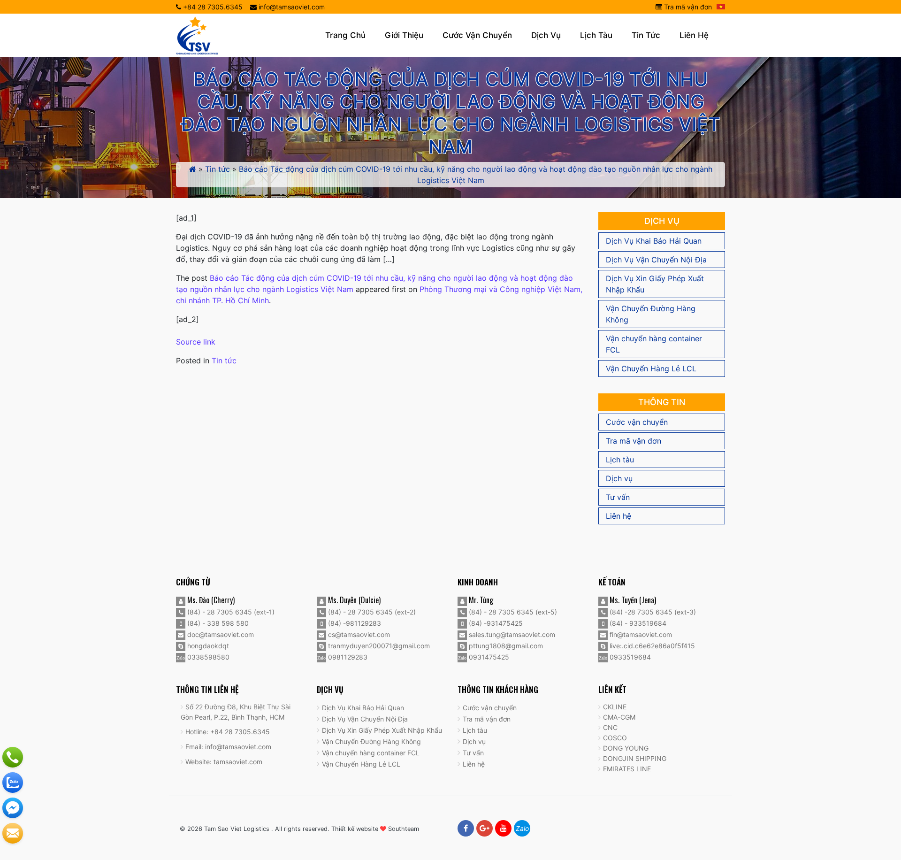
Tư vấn (618, 497)
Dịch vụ (546, 35)
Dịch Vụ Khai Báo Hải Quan (654, 241)
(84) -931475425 (495, 623)
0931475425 (488, 657)
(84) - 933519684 (637, 623)
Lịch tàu (596, 35)
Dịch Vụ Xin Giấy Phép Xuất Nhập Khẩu (655, 284)
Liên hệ (694, 35)
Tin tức (646, 35)
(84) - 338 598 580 (217, 623)
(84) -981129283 (353, 623)
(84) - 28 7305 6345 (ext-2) (371, 612)
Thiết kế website (354, 828)
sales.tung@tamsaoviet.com (511, 634)
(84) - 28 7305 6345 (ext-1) (230, 612)
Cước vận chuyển (477, 35)
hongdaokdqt (207, 646)
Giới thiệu (404, 35)
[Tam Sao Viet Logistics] (197, 34)
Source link (195, 341)
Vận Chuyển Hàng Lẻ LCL (651, 368)
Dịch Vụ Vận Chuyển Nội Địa (656, 259)
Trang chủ (345, 35)
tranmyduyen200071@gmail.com (378, 646)
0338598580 (207, 657)
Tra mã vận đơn (687, 7)
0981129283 (346, 657)
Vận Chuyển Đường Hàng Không (650, 314)
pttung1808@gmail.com (505, 646)
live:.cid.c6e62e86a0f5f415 (651, 646)
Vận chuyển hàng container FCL (654, 344)
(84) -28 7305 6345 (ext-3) (652, 612)
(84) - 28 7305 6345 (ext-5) (512, 612)
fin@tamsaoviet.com (640, 634)
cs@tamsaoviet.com (358, 634)
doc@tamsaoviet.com (219, 634)
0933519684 (629, 657)
